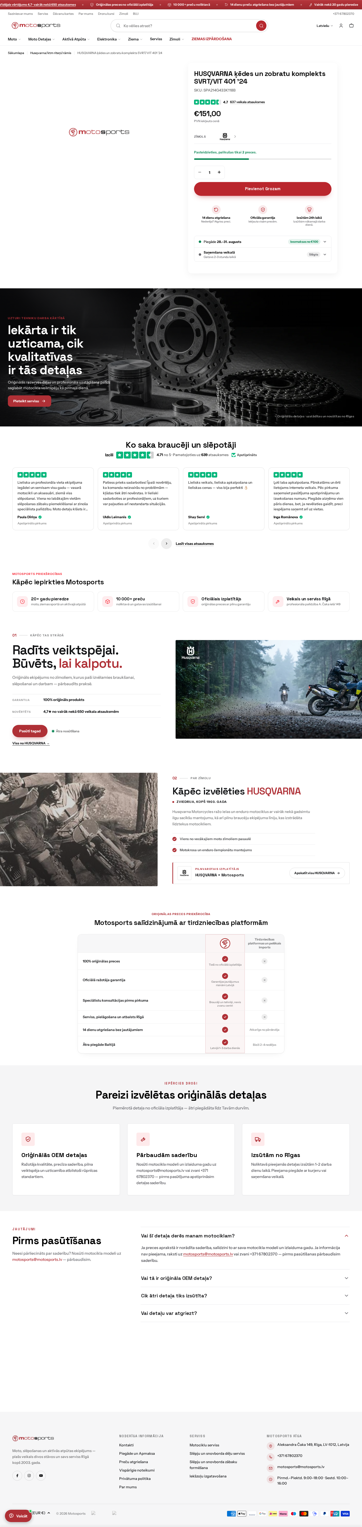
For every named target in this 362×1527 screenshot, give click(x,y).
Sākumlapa (16, 53)
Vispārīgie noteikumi (137, 1470)
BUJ (136, 14)
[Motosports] (33, 1438)
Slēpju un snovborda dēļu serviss (217, 1453)
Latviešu (323, 26)
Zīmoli (123, 14)
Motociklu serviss (204, 1445)
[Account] (341, 26)
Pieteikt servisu (26, 401)
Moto (12, 39)
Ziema (133, 39)
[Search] (261, 25)
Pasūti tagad (30, 731)
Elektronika (107, 39)
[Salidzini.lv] (100, 1513)
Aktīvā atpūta (74, 39)
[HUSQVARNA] (228, 136)
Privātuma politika (135, 1478)
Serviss (43, 14)
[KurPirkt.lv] (121, 1513)
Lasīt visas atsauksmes (195, 543)
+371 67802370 (343, 14)
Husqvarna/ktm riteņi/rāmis (50, 53)
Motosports (76, 1513)
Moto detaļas (39, 39)
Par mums (86, 14)
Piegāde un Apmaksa (137, 1453)
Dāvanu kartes (63, 14)
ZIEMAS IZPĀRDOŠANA (212, 39)
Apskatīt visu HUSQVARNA (314, 873)
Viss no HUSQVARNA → (31, 743)
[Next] (166, 543)
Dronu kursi (106, 14)
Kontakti (126, 1445)
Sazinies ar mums (20, 14)
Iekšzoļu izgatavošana (208, 1476)
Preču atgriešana (133, 1462)
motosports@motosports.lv (301, 1467)
